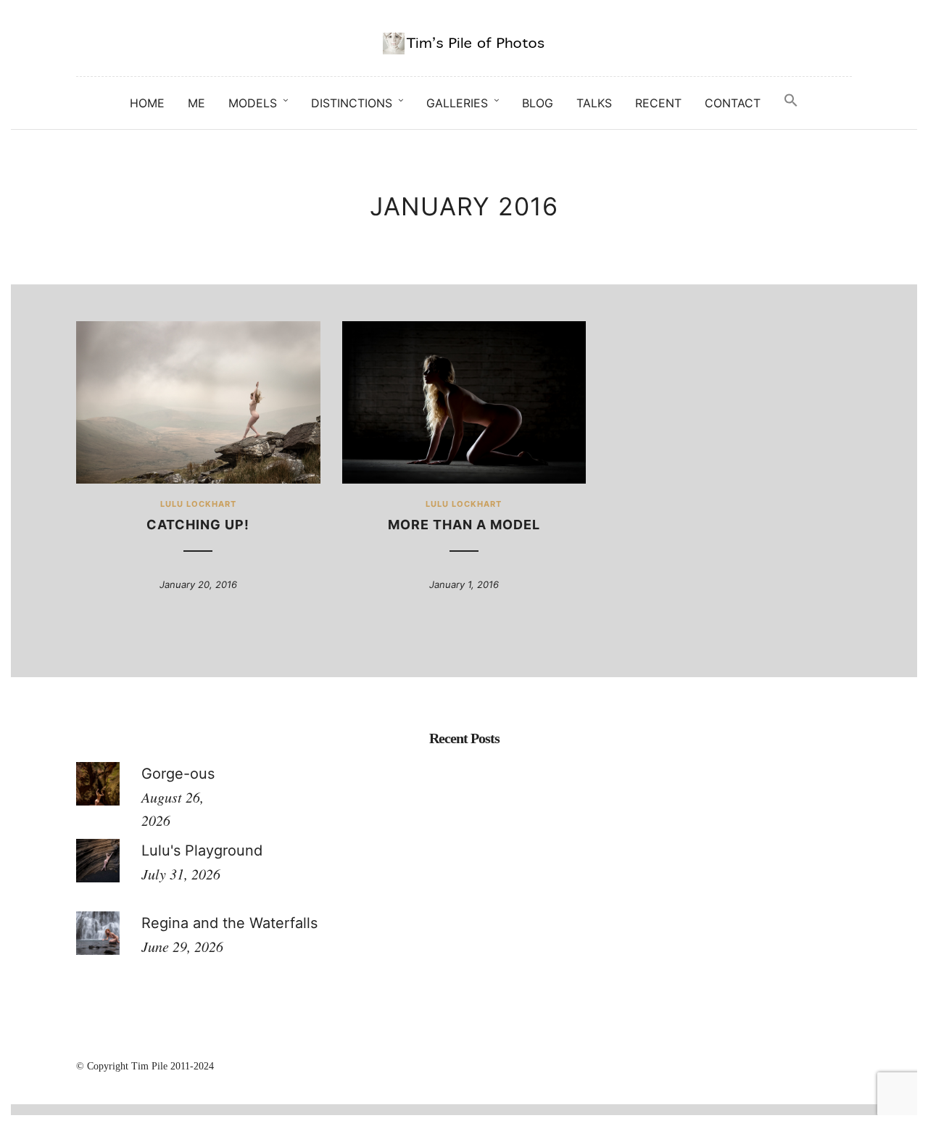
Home (147, 103)
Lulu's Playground (201, 850)
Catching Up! (197, 524)
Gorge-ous (178, 773)
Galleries (457, 103)
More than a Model (464, 524)
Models (252, 103)
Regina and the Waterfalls (229, 923)
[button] (791, 101)
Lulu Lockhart (198, 504)
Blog (537, 103)
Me (196, 103)
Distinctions (351, 103)
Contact (733, 103)
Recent (658, 103)
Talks (594, 103)
